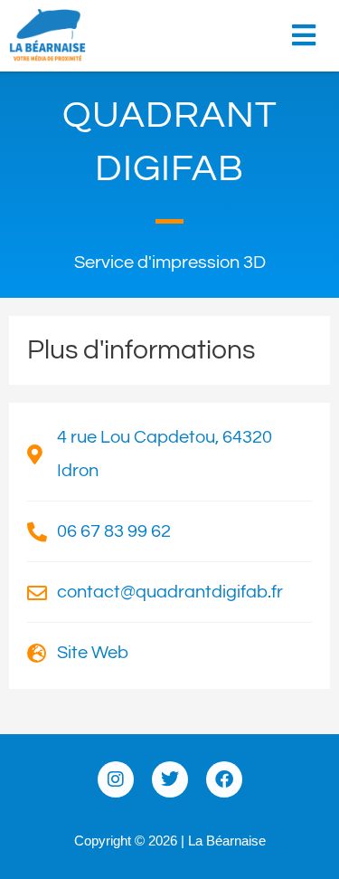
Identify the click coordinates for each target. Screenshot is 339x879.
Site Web (92, 653)
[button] (309, 29)
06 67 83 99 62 (114, 531)
